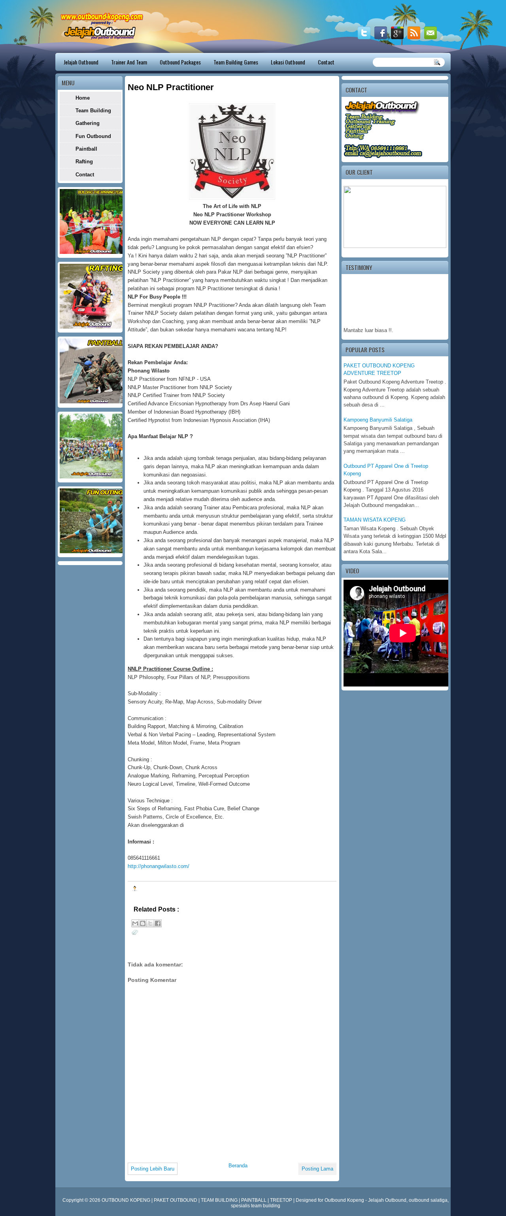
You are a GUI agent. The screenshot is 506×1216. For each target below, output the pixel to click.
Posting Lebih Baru (152, 1169)
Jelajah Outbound (81, 62)
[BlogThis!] (143, 923)
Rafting (84, 162)
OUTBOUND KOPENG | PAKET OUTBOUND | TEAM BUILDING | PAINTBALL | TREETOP (197, 1200)
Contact (326, 62)
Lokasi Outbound (288, 62)
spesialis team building (255, 1205)
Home (83, 98)
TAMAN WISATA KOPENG (375, 520)
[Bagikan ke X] (150, 923)
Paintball (86, 149)
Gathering (88, 123)
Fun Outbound (93, 136)
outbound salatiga (428, 1200)
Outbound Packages (180, 62)
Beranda (237, 1166)
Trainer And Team (129, 62)
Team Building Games (235, 62)
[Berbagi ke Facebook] (158, 923)
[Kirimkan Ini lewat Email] (135, 923)
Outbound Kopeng (344, 1200)
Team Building (93, 110)
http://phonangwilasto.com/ (158, 866)
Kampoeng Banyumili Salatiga (378, 420)
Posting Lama (317, 1169)
